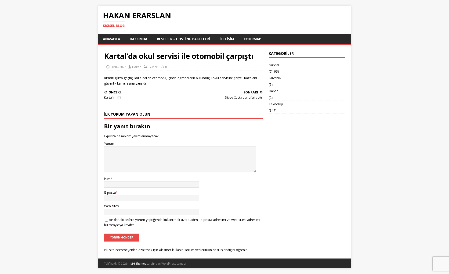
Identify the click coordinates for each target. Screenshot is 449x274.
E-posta (110, 192)
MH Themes (138, 264)
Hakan (136, 67)
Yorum (109, 143)
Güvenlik (275, 78)
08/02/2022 (118, 67)
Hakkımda (138, 39)
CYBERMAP (252, 39)
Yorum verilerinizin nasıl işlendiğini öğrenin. (216, 250)
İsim (107, 179)
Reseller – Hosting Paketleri (183, 39)
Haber (273, 91)
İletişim (227, 39)
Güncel (153, 67)
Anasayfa (111, 39)
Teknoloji (276, 104)
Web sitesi (111, 206)
